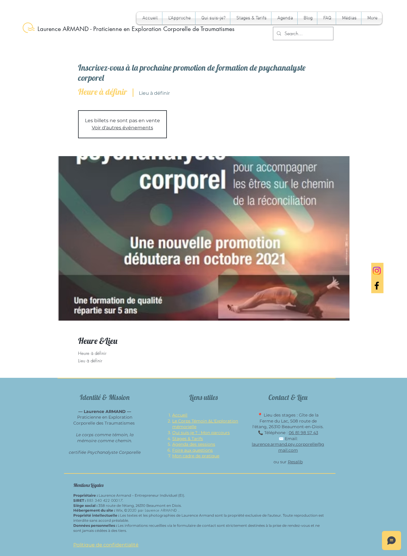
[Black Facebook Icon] (377, 285)
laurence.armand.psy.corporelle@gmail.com (288, 447)
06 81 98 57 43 (303, 432)
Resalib (295, 462)
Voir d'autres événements (122, 128)
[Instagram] (377, 270)
